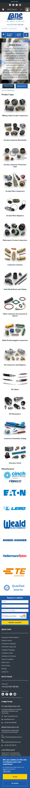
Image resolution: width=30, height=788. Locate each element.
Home (3, 90)
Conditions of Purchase (9, 656)
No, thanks (15, 783)
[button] (27, 9)
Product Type (8, 86)
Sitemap (4, 668)
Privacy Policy (6, 665)
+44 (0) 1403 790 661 (15, 24)
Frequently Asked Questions (10, 637)
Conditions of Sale (7, 653)
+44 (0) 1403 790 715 (10, 745)
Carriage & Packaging (8, 650)
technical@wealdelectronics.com (11, 742)
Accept (15, 776)
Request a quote (7, 640)
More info (7, 771)
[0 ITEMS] (3, 9)
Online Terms (6, 662)
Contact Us (5, 672)
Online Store (19, 34)
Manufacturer (21, 86)
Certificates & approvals (9, 647)
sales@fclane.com (9, 719)
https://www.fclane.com (11, 716)
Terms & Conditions (8, 659)
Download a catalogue (9, 643)
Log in (21, 9)
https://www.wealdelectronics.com (12, 737)
